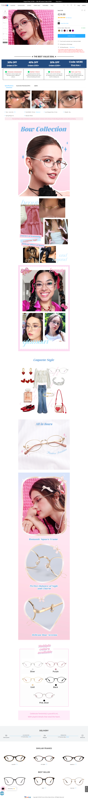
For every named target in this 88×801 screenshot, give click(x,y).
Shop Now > (59, 1)
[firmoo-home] (4, 5)
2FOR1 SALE (37, 5)
